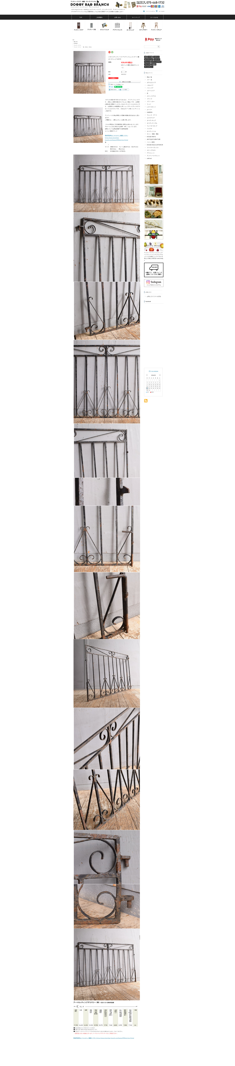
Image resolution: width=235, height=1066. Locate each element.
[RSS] (146, 401)
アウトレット (151, 153)
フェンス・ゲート (77, 45)
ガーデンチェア (151, 120)
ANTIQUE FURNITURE (153, 139)
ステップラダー (151, 150)
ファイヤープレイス (152, 147)
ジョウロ (149, 128)
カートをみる (161, 11)
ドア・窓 (149, 79)
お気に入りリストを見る (154, 296)
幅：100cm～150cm (87, 47)
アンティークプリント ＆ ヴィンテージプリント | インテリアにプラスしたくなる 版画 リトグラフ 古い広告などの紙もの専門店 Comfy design (153, 256)
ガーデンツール (151, 131)
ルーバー (149, 109)
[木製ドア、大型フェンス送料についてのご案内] (153, 276)
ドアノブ (156, 59)
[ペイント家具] (153, 198)
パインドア (150, 88)
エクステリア (151, 117)
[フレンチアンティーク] (153, 218)
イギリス (156, 57)
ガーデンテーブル (152, 123)
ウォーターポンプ (152, 126)
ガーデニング (149, 59)
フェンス (147, 62)
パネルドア (150, 85)
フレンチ (147, 64)
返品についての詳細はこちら (117, 84)
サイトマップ (136, 17)
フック (149, 104)
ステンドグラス (156, 62)
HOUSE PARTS (151, 136)
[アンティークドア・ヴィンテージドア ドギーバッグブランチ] (90, 5)
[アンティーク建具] (153, 208)
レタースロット (151, 107)
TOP (80, 17)
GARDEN (76, 43)
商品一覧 (75, 41)
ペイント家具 (151, 142)
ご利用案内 (99, 17)
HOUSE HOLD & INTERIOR (155, 145)
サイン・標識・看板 (152, 134)
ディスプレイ (149, 67)
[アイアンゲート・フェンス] (153, 229)
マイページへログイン (150, 11)
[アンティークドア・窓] (153, 184)
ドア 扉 (150, 57)
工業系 (154, 64)
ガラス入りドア (151, 82)
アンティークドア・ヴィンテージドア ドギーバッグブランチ (85, 7)
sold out (149, 158)
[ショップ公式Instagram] (153, 286)
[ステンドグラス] (153, 239)
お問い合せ (117, 17)
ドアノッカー (151, 101)
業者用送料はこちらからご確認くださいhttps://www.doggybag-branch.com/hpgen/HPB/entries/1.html (116, 138)
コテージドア (151, 90)
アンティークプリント (153, 155)
